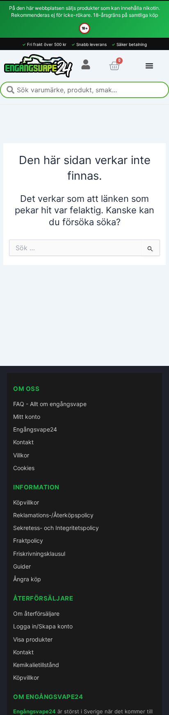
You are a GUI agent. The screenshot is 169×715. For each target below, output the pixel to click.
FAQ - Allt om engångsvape (50, 403)
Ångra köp (27, 579)
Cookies (23, 467)
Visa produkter (33, 639)
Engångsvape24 (35, 429)
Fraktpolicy (28, 540)
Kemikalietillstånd (36, 664)
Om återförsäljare (36, 613)
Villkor (21, 455)
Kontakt (23, 442)
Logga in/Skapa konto (43, 626)
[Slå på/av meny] (149, 66)
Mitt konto (26, 416)
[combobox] (84, 90)
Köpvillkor (26, 502)
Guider (22, 566)
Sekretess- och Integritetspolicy (56, 527)
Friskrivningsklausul (39, 553)
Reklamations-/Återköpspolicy (53, 515)
